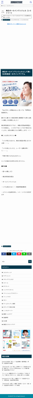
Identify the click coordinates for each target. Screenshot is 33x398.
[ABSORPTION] (16, 2)
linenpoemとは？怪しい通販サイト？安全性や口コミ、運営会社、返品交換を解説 (16, 379)
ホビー (5, 300)
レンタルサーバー (8, 310)
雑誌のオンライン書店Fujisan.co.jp (16, 24)
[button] (3, 253)
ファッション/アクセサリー (10, 293)
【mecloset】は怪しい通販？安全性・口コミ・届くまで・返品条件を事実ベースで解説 (16, 384)
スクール (5, 283)
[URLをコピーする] (29, 253)
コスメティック (6, 19)
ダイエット (6, 286)
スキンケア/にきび (8, 279)
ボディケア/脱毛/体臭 (9, 307)
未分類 (5, 321)
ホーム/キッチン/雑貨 (9, 303)
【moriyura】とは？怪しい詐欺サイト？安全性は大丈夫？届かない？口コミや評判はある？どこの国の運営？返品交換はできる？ (16, 368)
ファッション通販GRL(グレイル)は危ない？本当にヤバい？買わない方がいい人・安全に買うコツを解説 (16, 374)
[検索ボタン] (31, 2)
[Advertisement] (16, 46)
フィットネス (6, 296)
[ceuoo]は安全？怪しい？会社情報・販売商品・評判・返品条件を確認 (15, 362)
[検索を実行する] (30, 261)
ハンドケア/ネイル (8, 290)
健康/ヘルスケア (7, 314)
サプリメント (6, 276)
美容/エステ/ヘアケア (9, 324)
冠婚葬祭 (5, 317)
